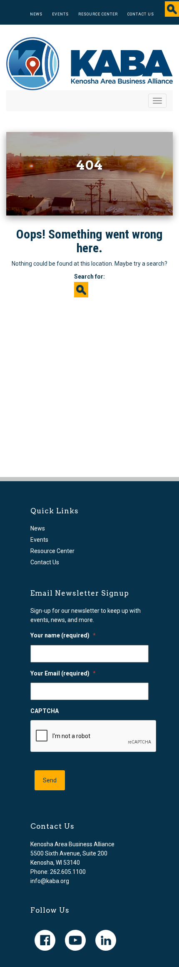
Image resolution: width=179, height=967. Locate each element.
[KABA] (89, 63)
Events (60, 14)
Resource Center (98, 14)
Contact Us (140, 14)
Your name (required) (63, 635)
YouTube (75, 940)
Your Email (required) (63, 673)
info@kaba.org (49, 881)
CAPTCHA (44, 711)
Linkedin (105, 940)
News (36, 14)
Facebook (45, 940)
